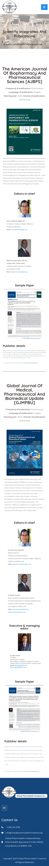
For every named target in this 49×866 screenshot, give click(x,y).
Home (7, 42)
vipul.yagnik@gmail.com (18, 667)
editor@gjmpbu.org (20, 665)
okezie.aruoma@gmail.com (17, 612)
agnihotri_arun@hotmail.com (21, 564)
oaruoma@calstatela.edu (20, 609)
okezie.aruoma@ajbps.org (19, 272)
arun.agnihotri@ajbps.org (19, 229)
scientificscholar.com (20, 350)
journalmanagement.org (17, 356)
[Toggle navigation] (44, 7)
